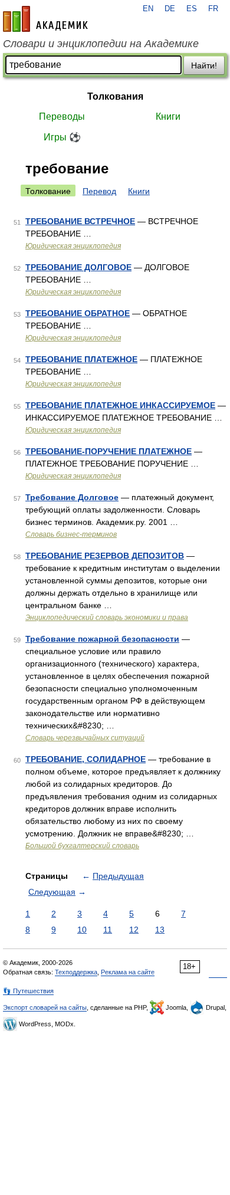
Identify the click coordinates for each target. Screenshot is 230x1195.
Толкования (115, 96)
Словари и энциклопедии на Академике (101, 44)
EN (148, 9)
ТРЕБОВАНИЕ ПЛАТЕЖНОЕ (81, 359)
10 (82, 929)
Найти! (204, 65)
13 (160, 929)
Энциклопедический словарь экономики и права (106, 617)
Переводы (62, 116)
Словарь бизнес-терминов (71, 534)
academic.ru (45, 19)
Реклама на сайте (128, 972)
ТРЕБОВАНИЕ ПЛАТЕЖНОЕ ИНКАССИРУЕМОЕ (120, 405)
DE (170, 9)
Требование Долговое (72, 497)
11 (107, 929)
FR (213, 9)
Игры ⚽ (62, 137)
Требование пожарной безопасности (102, 639)
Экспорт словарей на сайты (45, 1007)
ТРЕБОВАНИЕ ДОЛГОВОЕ (78, 267)
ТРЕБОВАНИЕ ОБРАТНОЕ (77, 313)
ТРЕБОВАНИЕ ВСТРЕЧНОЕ (80, 221)
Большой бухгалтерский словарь (82, 846)
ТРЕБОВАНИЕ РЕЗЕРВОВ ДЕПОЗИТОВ (104, 555)
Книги (168, 116)
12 (134, 929)
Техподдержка (76, 972)
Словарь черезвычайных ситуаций (84, 738)
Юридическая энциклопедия (73, 246)
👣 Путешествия (28, 990)
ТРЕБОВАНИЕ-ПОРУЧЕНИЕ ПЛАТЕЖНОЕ (108, 451)
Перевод (99, 191)
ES (191, 9)
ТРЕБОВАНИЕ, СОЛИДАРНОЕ (85, 759)
